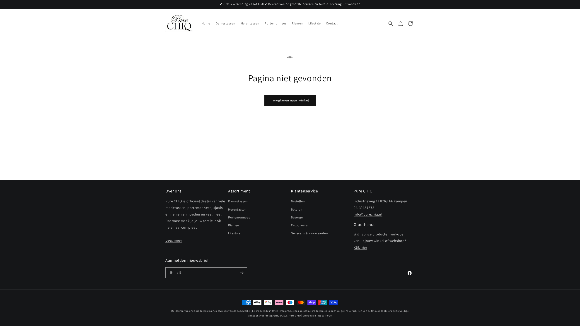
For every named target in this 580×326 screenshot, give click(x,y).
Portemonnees (239, 217)
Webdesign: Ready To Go (317, 315)
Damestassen (238, 201)
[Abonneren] (242, 272)
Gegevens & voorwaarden (309, 233)
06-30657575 (364, 207)
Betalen (296, 209)
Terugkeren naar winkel (290, 100)
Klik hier (360, 247)
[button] (391, 24)
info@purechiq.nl (368, 214)
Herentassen (237, 209)
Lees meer (173, 240)
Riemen (233, 225)
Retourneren (300, 225)
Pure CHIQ (295, 315)
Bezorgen (298, 217)
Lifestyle (234, 233)
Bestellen (298, 201)
